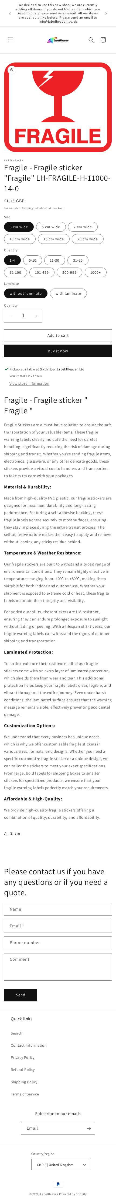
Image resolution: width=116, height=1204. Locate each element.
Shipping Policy (24, 1082)
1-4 (12, 260)
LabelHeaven (49, 1194)
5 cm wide (51, 226)
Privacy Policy (22, 1057)
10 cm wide (20, 239)
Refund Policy (23, 1069)
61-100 (15, 272)
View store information (29, 383)
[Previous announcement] (10, 13)
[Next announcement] (106, 13)
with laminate (68, 293)
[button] (11, 40)
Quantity (11, 305)
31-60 (78, 260)
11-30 (54, 260)
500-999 (69, 272)
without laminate (26, 293)
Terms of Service (25, 1094)
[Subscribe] (89, 1128)
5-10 (32, 260)
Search (17, 1033)
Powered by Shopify (73, 1194)
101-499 (42, 272)
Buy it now (58, 350)
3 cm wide (19, 226)
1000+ (95, 272)
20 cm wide (87, 239)
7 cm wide (83, 226)
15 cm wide (54, 239)
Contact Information (29, 1045)
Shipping (27, 208)
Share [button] (15, 833)
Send (20, 994)
